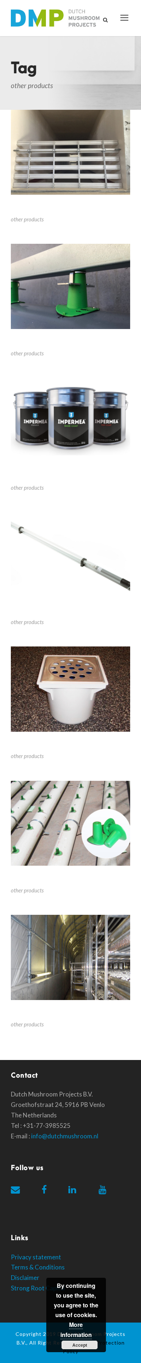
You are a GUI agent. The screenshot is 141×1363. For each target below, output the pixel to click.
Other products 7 (39, 208)
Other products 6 (39, 342)
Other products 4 (39, 611)
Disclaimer (25, 1277)
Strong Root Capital (38, 1288)
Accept (79, 1345)
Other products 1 (39, 1013)
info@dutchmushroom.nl (64, 1136)
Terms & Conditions (38, 1267)
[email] (15, 1189)
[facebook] (44, 1189)
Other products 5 (39, 477)
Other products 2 (39, 879)
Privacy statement (36, 1257)
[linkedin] (72, 1189)
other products (27, 219)
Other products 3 (39, 745)
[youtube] (102, 1189)
